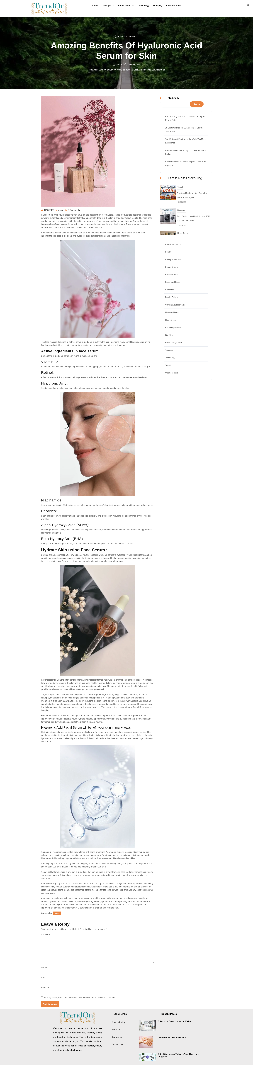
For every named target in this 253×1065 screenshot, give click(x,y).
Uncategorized (171, 373)
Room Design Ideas (173, 342)
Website (45, 987)
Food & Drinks (171, 297)
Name (44, 967)
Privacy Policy (118, 1022)
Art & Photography (173, 244)
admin (61, 209)
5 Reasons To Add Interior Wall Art (175, 1021)
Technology (143, 5)
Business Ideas (173, 5)
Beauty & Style (171, 267)
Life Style (106, 5)
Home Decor (124, 5)
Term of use (117, 1044)
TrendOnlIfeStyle (95, 70)
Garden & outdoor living (175, 305)
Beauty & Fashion (173, 259)
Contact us (116, 1037)
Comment (46, 934)
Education (169, 290)
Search (173, 98)
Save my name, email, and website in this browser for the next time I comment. (79, 997)
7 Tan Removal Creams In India (170, 1037)
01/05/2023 (49, 209)
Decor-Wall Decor (173, 282)
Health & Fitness (172, 312)
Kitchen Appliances (173, 327)
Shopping (157, 5)
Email (44, 977)
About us (115, 1029)
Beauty (110, 70)
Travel (95, 5)
